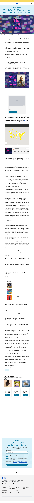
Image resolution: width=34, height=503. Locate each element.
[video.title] (17, 24)
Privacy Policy (15, 462)
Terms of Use (20, 461)
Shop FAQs (17, 485)
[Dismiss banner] (32, 0)
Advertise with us (4, 494)
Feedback (10, 493)
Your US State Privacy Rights (12, 486)
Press (10, 492)
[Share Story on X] (22, 38)
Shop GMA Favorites (9, 376)
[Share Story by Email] (26, 38)
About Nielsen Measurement (11, 490)
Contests (3, 485)
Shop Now (7, 395)
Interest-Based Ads (12, 488)
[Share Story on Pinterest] (24, 38)
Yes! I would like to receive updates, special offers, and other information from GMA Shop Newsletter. (16, 456)
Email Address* (8, 450)
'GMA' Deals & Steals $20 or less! (16, 0)
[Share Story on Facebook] (21, 38)
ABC (17, 489)
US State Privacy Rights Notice (23, 462)
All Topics (17, 492)
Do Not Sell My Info (5, 490)
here (21, 93)
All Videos (17, 490)
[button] (2, 3)
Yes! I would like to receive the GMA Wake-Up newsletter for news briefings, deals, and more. (17, 459)
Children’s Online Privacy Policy (4, 492)
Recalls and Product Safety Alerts (26, 488)
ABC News (17, 487)
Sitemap (24, 485)
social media (18, 55)
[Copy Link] (28, 38)
